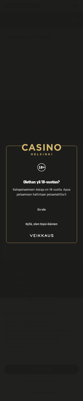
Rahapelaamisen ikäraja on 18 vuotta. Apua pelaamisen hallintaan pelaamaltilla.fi (41, 192)
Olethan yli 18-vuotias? (41, 182)
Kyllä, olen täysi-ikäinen (41, 224)
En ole (41, 209)
